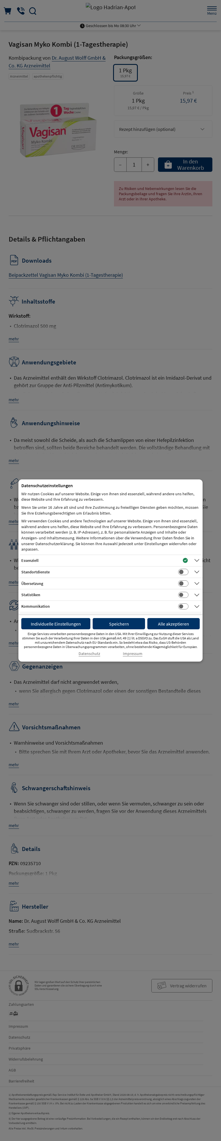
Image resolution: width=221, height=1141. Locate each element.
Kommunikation (35, 606)
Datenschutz (89, 653)
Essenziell (30, 560)
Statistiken (30, 594)
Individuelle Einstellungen (56, 624)
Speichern (119, 624)
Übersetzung (32, 583)
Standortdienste (35, 572)
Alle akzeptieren (173, 624)
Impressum (132, 653)
